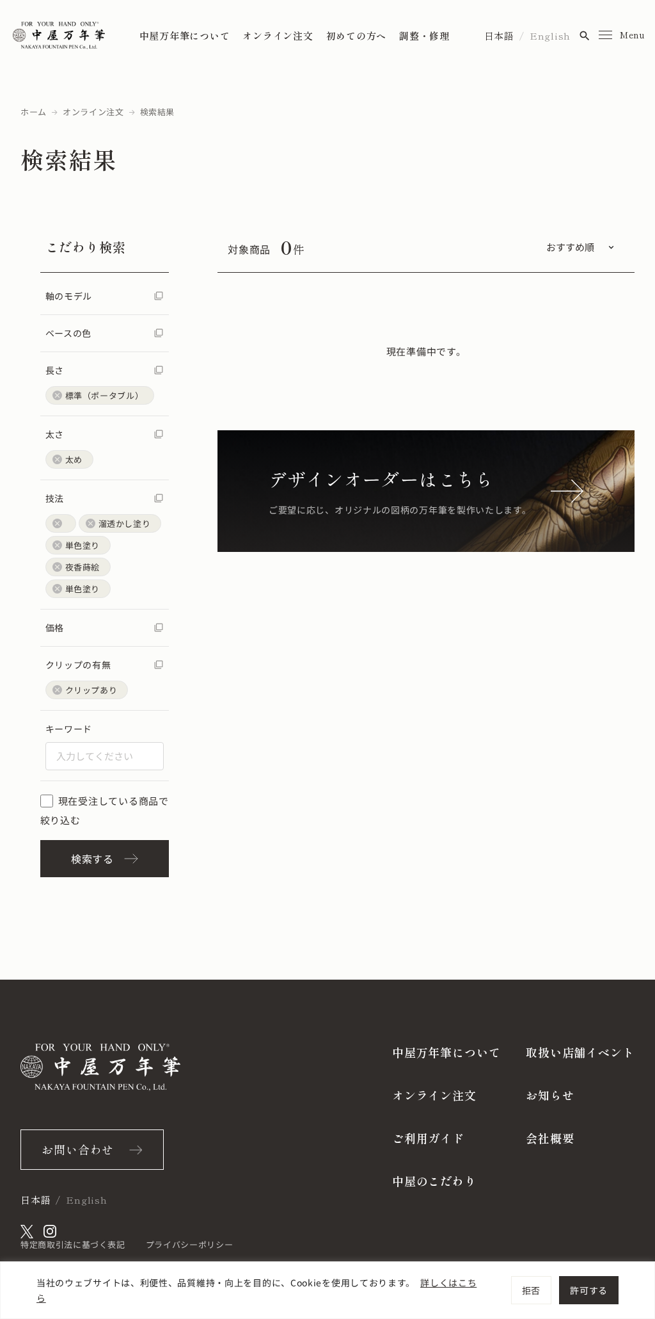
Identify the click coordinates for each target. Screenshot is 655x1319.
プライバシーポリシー (189, 1244)
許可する (589, 1290)
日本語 (499, 35)
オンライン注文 (277, 35)
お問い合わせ (78, 1149)
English (550, 35)
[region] (327, 1290)
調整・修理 (424, 35)
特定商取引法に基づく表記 (72, 1244)
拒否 (531, 1290)
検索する (92, 858)
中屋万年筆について (184, 35)
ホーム (33, 112)
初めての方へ (356, 35)
